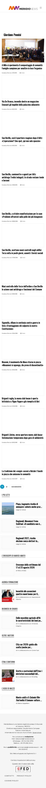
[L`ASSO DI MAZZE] (8, 686)
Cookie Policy (11, 781)
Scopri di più (37, 732)
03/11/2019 (14, 145)
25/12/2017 (14, 478)
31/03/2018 (14, 369)
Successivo (16, 487)
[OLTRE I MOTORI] (8, 633)
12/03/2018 (14, 406)
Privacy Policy (24, 776)
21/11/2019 (14, 73)
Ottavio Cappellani (23, 703)
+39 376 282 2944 (26, 743)
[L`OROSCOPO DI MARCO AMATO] (13, 553)
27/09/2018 (15, 257)
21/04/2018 (14, 333)
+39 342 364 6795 (27, 741)
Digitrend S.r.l (31, 753)
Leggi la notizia (21, 510)
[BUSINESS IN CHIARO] (10, 606)
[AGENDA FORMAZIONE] (10, 580)
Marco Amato (22, 570)
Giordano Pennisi (7, 73)
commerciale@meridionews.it (28, 747)
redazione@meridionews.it (24, 739)
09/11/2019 (14, 109)
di (17, 570)
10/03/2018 (14, 442)
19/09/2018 (14, 294)
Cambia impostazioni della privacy (23, 760)
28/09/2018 (15, 221)
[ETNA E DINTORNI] (8, 659)
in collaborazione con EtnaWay (28, 677)
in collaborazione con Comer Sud (28, 650)
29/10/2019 (14, 185)
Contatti (9, 776)
